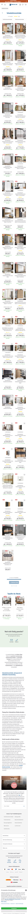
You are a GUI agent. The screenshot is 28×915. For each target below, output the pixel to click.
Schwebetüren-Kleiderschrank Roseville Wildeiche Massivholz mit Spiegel (8, 37)
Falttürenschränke (19, 19)
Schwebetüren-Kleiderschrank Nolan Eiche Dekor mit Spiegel (7, 461)
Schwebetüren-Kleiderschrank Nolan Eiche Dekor (20, 435)
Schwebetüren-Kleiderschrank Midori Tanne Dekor (20, 512)
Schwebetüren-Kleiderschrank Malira (8, 408)
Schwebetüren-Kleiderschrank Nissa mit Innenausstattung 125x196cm (8, 194)
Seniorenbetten (18, 822)
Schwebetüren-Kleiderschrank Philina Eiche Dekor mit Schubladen (7, 141)
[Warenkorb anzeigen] (25, 4)
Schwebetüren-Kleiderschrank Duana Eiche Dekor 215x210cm (7, 221)
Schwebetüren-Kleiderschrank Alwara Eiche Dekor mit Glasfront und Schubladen (20, 63)
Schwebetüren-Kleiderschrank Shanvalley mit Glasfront (20, 141)
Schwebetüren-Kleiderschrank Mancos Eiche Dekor (7, 512)
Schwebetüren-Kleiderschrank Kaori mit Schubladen (7, 435)
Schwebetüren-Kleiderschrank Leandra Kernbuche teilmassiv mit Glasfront (20, 329)
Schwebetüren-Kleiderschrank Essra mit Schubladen (20, 408)
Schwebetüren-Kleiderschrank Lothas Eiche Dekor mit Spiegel (20, 167)
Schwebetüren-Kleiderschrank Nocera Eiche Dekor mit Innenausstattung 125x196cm (20, 302)
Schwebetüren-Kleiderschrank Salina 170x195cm (8, 167)
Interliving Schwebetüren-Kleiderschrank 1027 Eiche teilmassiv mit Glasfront (8, 486)
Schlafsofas (7, 828)
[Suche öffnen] (5, 5)
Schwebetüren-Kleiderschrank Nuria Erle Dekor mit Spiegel (20, 89)
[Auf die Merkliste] (12, 24)
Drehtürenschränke (7, 19)
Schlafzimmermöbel (8, 816)
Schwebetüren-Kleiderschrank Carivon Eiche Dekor (7, 116)
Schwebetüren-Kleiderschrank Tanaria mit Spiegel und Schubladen (8, 63)
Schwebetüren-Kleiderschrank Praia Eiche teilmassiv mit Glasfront (20, 116)
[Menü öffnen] (2, 5)
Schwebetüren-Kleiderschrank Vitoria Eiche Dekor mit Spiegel (20, 356)
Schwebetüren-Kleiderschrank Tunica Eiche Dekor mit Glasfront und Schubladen (7, 356)
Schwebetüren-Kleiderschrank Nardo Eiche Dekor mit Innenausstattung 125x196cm (20, 221)
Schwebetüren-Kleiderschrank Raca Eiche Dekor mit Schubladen (20, 194)
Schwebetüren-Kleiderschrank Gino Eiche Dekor (8, 275)
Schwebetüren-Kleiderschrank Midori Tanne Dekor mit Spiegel (20, 247)
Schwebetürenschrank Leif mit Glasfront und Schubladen (20, 538)
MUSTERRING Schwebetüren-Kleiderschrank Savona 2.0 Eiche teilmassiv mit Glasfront (7, 329)
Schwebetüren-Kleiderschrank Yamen (7, 88)
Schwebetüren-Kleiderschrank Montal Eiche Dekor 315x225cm (20, 275)
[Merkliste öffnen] (22, 4)
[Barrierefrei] (20, 5)
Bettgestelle (17, 816)
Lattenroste (17, 825)
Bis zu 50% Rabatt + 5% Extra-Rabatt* (13, 1)
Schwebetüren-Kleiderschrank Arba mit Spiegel (20, 486)
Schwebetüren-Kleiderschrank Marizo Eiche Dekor (20, 461)
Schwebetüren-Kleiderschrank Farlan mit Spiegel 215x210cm (8, 247)
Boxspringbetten (8, 822)
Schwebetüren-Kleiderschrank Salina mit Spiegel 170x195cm (8, 302)
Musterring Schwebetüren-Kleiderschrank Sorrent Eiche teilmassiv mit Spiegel (20, 36)
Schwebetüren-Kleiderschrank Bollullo (7, 381)
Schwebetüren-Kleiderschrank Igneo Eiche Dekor (20, 381)
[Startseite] (13, 4)
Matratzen (6, 825)
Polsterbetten (7, 819)
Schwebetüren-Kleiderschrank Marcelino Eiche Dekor (8, 538)
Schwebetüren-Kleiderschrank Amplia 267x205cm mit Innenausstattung (7, 563)
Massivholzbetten (19, 819)
